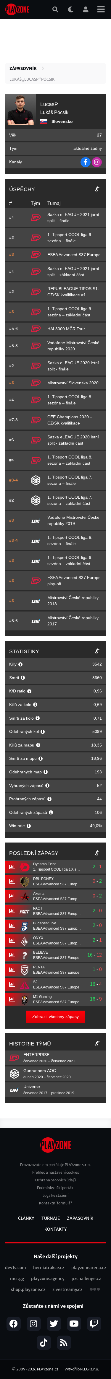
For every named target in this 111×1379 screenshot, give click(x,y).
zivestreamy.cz (67, 1289)
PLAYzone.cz (47, 1369)
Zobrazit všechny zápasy (55, 1016)
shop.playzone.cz (28, 1289)
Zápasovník (23, 68)
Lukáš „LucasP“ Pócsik (32, 79)
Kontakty (55, 1229)
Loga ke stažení (55, 1195)
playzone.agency (48, 1278)
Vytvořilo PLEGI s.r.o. (82, 1369)
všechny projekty (95, 1289)
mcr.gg (17, 1278)
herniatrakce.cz (48, 1267)
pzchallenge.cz (86, 1278)
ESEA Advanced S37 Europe (74, 254)
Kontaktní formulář (55, 1203)
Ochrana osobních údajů (55, 1180)
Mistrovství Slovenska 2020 (73, 382)
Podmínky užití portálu (55, 1188)
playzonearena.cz (88, 1267)
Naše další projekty (56, 1256)
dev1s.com (15, 1267)
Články (26, 1218)
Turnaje (50, 1218)
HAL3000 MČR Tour (66, 328)
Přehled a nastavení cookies (55, 1172)
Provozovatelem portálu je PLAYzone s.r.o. (55, 1164)
